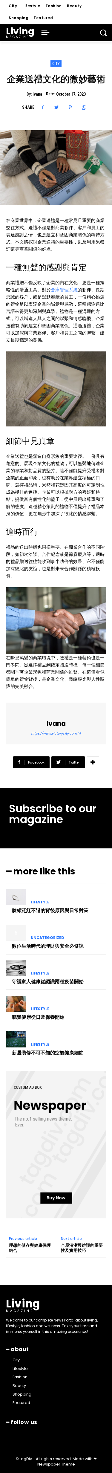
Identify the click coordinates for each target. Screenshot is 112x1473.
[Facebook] (43, 107)
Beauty (74, 5)
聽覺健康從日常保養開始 (38, 1017)
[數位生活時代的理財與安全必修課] (16, 933)
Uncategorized (47, 938)
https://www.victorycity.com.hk (56, 733)
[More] (93, 762)
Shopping (18, 17)
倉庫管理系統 (64, 290)
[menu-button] (45, 32)
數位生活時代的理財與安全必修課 (48, 946)
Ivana (37, 94)
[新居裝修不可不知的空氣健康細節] (16, 1039)
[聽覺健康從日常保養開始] (16, 1004)
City (13, 5)
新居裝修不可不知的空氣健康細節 (48, 1052)
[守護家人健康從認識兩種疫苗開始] (16, 968)
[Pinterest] (70, 107)
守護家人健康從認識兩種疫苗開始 (48, 981)
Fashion (54, 5)
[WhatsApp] (84, 107)
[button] (103, 32)
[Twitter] (56, 107)
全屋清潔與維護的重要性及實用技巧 (82, 1247)
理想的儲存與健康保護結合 (30, 1247)
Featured (43, 17)
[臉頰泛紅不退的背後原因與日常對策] (16, 897)
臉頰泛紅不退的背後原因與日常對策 (50, 910)
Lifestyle (31, 5)
